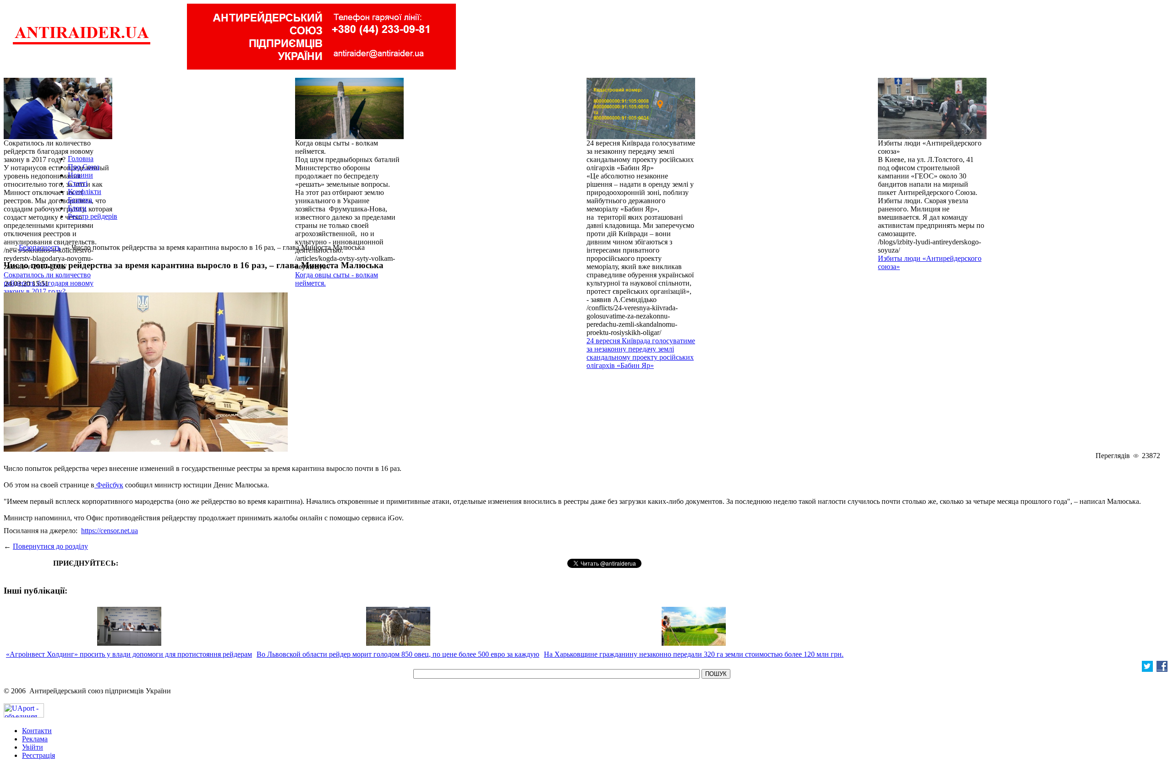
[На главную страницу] (6, 247)
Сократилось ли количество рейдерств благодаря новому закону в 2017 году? (48, 283)
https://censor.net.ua (109, 531)
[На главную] (81, 43)
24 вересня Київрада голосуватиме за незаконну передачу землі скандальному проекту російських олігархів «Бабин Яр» (640, 353)
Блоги (77, 208)
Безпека (80, 200)
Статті (78, 183)
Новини (80, 175)
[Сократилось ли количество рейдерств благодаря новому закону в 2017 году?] (58, 136)
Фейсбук (108, 485)
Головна (80, 158)
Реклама (35, 739)
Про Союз (83, 167)
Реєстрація (38, 755)
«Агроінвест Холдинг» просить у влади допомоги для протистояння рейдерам (129, 654)
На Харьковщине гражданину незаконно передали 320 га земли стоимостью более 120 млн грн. (694, 654)
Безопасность (39, 247)
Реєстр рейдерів (92, 216)
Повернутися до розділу (50, 546)
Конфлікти (84, 191)
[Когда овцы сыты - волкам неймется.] (349, 136)
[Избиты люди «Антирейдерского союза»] (932, 136)
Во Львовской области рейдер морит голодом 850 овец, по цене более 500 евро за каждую (398, 654)
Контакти (37, 731)
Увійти (32, 747)
